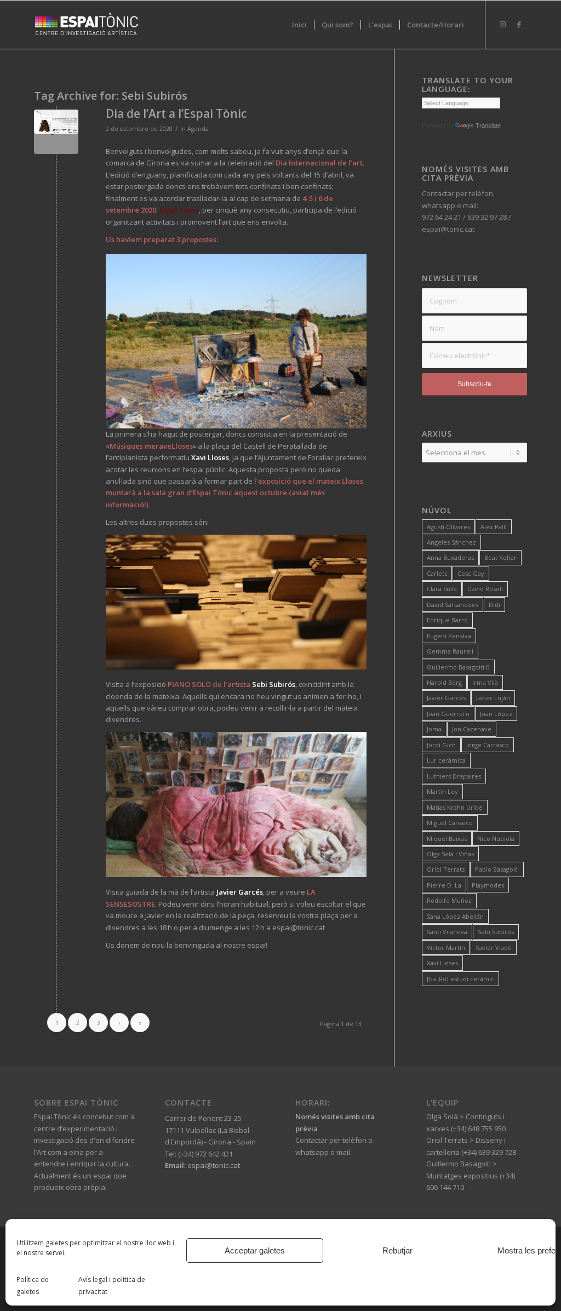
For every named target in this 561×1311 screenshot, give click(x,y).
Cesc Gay (470, 573)
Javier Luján (493, 698)
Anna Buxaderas (450, 557)
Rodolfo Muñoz (449, 900)
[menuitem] (299, 25)
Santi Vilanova (447, 932)
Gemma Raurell (450, 651)
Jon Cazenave (471, 729)
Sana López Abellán (455, 916)
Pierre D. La (444, 885)
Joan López (496, 713)
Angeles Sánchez (451, 542)
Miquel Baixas (447, 838)
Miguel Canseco (450, 822)
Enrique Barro (447, 620)
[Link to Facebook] (519, 24)
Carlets (437, 573)
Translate (488, 125)
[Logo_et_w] (86, 25)
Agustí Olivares (448, 527)
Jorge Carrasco (487, 745)
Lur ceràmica (446, 760)
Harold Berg (444, 682)
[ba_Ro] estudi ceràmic (460, 979)
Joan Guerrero (448, 713)
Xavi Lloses (442, 963)
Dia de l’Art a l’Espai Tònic (176, 113)
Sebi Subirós (496, 932)
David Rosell (485, 589)
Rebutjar (397, 1250)
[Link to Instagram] (502, 24)
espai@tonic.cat (213, 1165)
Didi (494, 604)
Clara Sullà (442, 589)
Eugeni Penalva (449, 636)
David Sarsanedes (452, 604)
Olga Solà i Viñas (450, 854)
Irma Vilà (485, 682)
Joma (434, 729)
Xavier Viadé (494, 947)
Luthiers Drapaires (454, 776)
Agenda (198, 129)
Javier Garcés (446, 698)
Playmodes (488, 885)
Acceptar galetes (255, 1250)
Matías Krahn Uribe (455, 807)
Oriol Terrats (446, 869)
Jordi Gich (441, 745)
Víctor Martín (446, 947)
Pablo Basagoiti (497, 869)
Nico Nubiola (495, 838)
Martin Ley (442, 791)
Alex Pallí (493, 527)
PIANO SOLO (189, 684)
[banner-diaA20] (56, 132)
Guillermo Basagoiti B (458, 667)
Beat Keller (500, 557)
